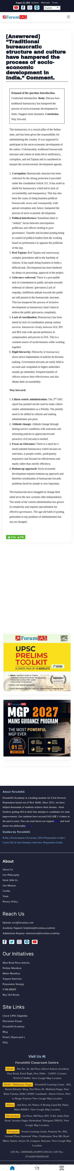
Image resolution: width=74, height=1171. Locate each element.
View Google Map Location (46, 1078)
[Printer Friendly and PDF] (15, 536)
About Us (8, 869)
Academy (35, 3)
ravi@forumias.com (23, 922)
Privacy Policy (10, 901)
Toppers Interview (12, 978)
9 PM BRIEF (9, 989)
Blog (5, 1031)
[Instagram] (19, 942)
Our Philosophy (11, 874)
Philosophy (45, 3)
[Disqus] (37, 586)
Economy (32, 837)
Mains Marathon (11, 973)
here (57, 821)
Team (5, 896)
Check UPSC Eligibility (15, 1015)
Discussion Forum (12, 1021)
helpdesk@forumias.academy (39, 928)
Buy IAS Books (11, 994)
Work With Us (10, 880)
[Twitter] (11, 942)
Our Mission (9, 885)
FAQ (5, 1042)
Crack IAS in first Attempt (16, 842)
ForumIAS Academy (14, 1026)
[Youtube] (35, 942)
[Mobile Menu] (68, 16)
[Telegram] (26, 942)
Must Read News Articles (16, 962)
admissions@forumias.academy (43, 933)
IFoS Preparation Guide (51, 837)
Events (55, 3)
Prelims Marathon (12, 968)
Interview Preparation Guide (47, 842)
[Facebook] (5, 942)
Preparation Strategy (13, 984)
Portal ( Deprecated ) (14, 1037)
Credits (6, 890)
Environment (18, 837)
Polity (6, 837)
